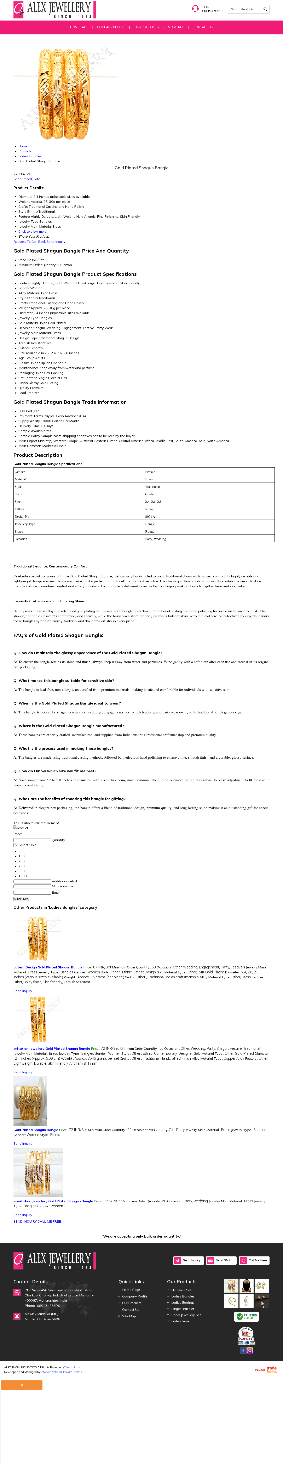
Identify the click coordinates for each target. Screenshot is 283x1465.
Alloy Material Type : (225, 977)
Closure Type (28, 363)
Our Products (146, 27)
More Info (176, 27)
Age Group (26, 358)
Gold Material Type (32, 323)
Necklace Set (181, 1290)
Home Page (79, 27)
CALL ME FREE (49, 1221)
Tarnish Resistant (32, 343)
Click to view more (32, 231)
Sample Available (31, 431)
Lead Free (25, 393)
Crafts (23, 303)
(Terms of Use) (72, 1367)
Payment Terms (30, 416)
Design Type (28, 338)
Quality (23, 388)
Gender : (87, 972)
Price (22, 260)
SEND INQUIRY (25, 1221)
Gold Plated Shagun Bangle (35, 1130)
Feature (24, 283)
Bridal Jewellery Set (186, 1315)
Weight (24, 308)
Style (22, 298)
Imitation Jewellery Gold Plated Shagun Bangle (51, 1048)
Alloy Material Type (33, 293)
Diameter (25, 313)
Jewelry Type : (55, 972)
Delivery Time (29, 426)
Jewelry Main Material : (35, 1053)
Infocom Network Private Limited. (62, 1372)
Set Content (27, 378)
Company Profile (111, 27)
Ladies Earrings (183, 1302)
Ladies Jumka (181, 1321)
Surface (24, 348)
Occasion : (201, 967)
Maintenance (28, 368)
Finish (23, 383)
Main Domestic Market (35, 446)
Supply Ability (29, 421)
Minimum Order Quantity (37, 265)
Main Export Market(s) (35, 441)
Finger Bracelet (182, 1309)
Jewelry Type (28, 318)
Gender (23, 288)
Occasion (25, 328)
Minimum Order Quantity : (134, 967)
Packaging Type (30, 373)
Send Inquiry (56, 241)
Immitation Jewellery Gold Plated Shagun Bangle (53, 1201)
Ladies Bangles (183, 1296)
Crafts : (162, 977)
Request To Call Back (29, 241)
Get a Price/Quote (26, 179)
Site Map (129, 1316)
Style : (128, 972)
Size (21, 353)
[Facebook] (243, 1353)
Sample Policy (29, 436)
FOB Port (25, 411)
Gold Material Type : (190, 972)
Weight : (94, 977)
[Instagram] (250, 1353)
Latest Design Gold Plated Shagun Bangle (47, 967)
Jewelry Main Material (35, 333)
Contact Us (203, 27)
